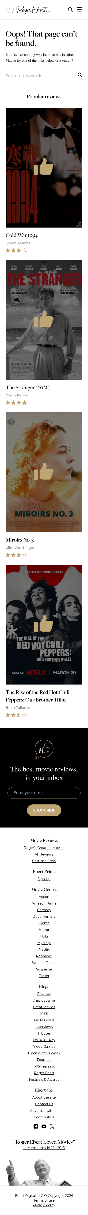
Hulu (44, 936)
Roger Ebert (44, 1073)
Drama (44, 923)
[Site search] (70, 9)
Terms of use (44, 1200)
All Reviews (44, 854)
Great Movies (44, 1007)
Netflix (44, 949)
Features (44, 1060)
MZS (44, 1013)
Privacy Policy (44, 1205)
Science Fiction (44, 963)
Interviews (44, 1027)
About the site (44, 1097)
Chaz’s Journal (44, 1000)
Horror (44, 930)
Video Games (44, 1046)
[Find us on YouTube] (44, 1126)
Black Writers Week (44, 1053)
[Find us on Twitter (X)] (52, 1126)
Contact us (44, 1104)
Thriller (44, 976)
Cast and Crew (44, 861)
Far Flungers (44, 1020)
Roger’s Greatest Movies (44, 848)
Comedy (44, 910)
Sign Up (44, 879)
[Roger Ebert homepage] (29, 10)
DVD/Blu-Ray (44, 1040)
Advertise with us (44, 1111)
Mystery (44, 943)
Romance (44, 956)
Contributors (44, 1117)
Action (44, 897)
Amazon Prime (44, 903)
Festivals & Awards (44, 1079)
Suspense (44, 969)
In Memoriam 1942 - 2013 (44, 1148)
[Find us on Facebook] (36, 1126)
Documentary (44, 916)
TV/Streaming (44, 1066)
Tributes (44, 1033)
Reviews (44, 994)
